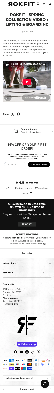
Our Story (27, 224)
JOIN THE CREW (39, 164)
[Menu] (4, 4)
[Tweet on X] (12, 114)
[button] (50, 4)
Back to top (27, 253)
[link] (3, 389)
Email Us (7, 295)
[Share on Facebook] (18, 114)
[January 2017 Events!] (50, 389)
